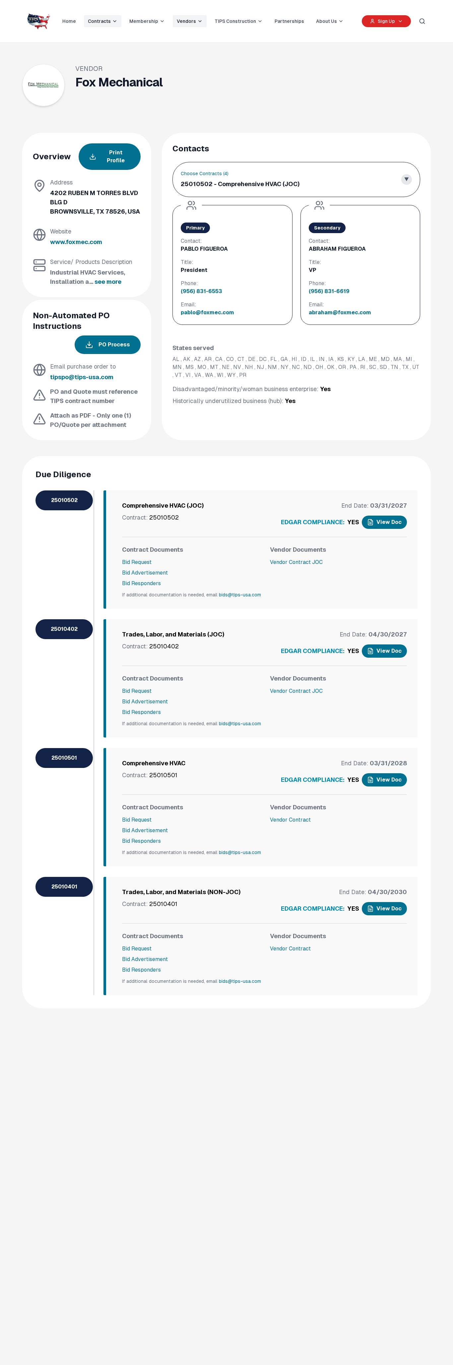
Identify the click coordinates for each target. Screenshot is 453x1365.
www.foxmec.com (76, 241)
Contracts (99, 21)
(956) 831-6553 (201, 291)
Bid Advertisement (145, 573)
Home (69, 21)
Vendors (186, 21)
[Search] (422, 21)
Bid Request (137, 562)
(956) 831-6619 (329, 291)
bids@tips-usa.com (240, 594)
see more (108, 281)
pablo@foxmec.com (207, 312)
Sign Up (386, 21)
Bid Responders (141, 583)
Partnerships (289, 21)
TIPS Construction (235, 21)
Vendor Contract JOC (296, 562)
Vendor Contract (290, 820)
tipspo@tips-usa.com (81, 377)
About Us (326, 21)
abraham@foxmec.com (340, 312)
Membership (143, 21)
